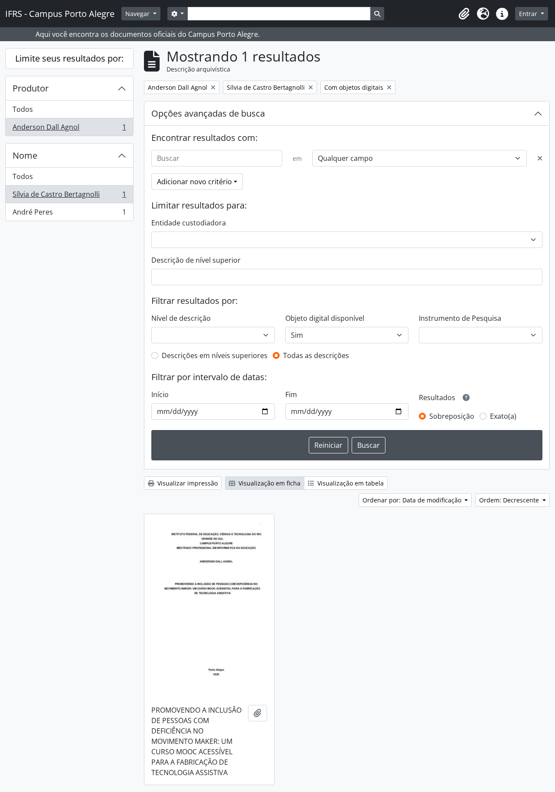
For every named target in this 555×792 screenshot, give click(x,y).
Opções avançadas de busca (208, 113)
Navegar (138, 14)
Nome (25, 155)
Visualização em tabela (350, 483)
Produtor (31, 88)
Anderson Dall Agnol (69, 129)
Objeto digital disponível (324, 318)
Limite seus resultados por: (69, 58)
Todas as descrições (316, 355)
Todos (23, 109)
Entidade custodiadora (188, 223)
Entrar (529, 14)
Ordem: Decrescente (510, 500)
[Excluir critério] (539, 158)
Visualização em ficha (268, 483)
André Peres (69, 214)
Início (160, 394)
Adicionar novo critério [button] (194, 181)
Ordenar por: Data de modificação (412, 500)
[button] (463, 13)
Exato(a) (503, 416)
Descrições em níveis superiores (215, 355)
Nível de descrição (181, 318)
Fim (291, 394)
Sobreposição (451, 416)
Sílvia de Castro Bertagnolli (69, 196)
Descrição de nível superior (196, 260)
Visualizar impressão (187, 483)
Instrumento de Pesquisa (460, 318)
